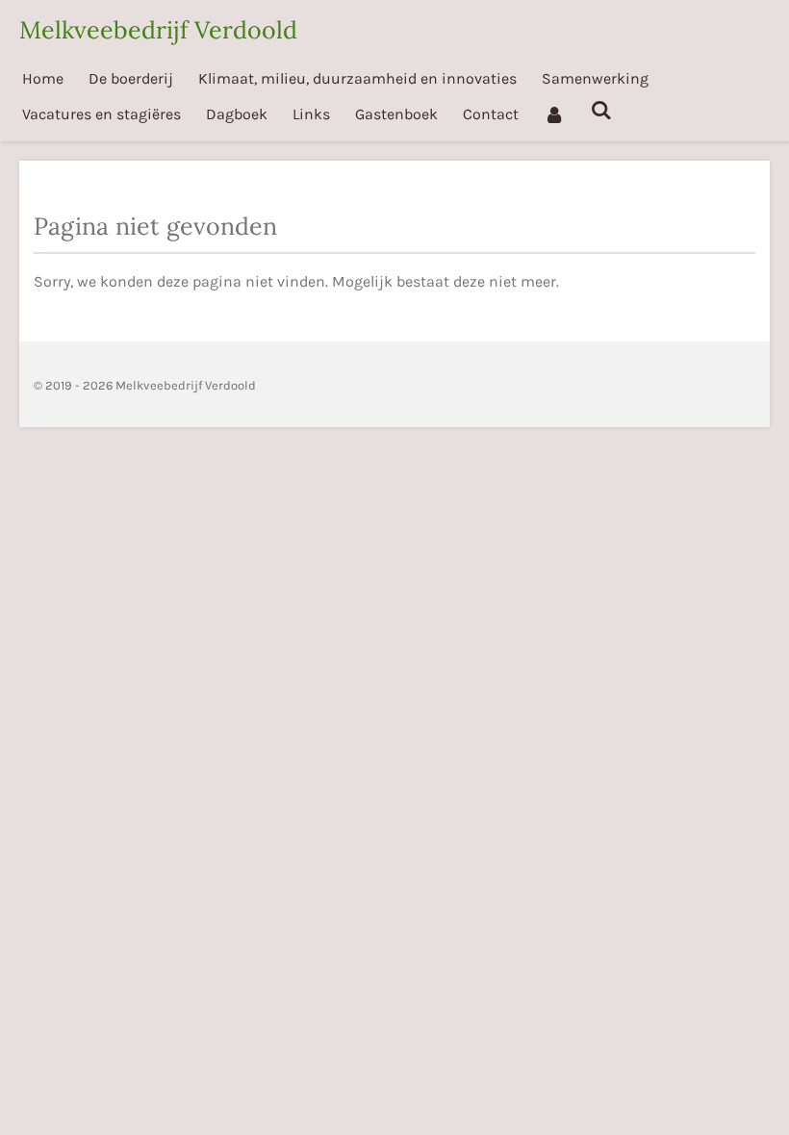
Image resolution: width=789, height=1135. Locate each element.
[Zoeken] (600, 110)
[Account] (554, 114)
